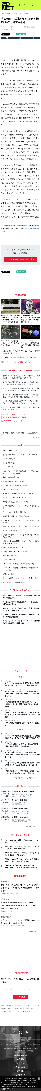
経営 (13, 414)
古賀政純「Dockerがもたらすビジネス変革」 (19, 493)
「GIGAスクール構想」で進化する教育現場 (18, 564)
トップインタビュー (10, 463)
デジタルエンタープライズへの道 (15, 498)
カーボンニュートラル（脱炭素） (15, 512)
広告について (20, 1067)
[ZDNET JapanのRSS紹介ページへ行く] (27, 1032)
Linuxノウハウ (8, 467)
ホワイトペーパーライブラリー (25, 778)
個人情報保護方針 (20, 1055)
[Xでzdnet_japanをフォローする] (20, 1032)
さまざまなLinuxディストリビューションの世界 (20, 455)
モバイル (23, 421)
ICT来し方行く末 (9, 560)
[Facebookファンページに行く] (14, 1032)
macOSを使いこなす (10, 555)
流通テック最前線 (9, 574)
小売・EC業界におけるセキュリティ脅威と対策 (20, 578)
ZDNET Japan (5, 13)
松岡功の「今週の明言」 (11, 489)
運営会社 (20, 1071)
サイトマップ (20, 1075)
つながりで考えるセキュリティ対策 (15, 502)
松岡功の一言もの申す (11, 450)
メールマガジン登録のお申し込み (20, 259)
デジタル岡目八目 (9, 459)
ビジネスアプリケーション (10, 421)
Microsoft (17, 362)
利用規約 (20, 1059)
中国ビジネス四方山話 (11, 477)
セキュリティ (17, 13)
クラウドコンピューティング (11, 417)
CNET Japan (22, 1011)
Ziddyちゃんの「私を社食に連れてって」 (17, 485)
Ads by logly (36, 437)
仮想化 (24, 417)
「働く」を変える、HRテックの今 (15, 551)
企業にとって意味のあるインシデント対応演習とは (21, 527)
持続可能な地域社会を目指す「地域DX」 (17, 516)
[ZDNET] (8, 5)
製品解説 (27, 13)
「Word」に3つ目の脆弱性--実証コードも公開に (20, 357)
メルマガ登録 (20, 997)
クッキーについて (20, 1063)
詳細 (4, 1089)
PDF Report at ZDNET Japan (13, 481)
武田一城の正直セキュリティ (13, 547)
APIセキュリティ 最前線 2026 (13, 582)
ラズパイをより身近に (11, 531)
